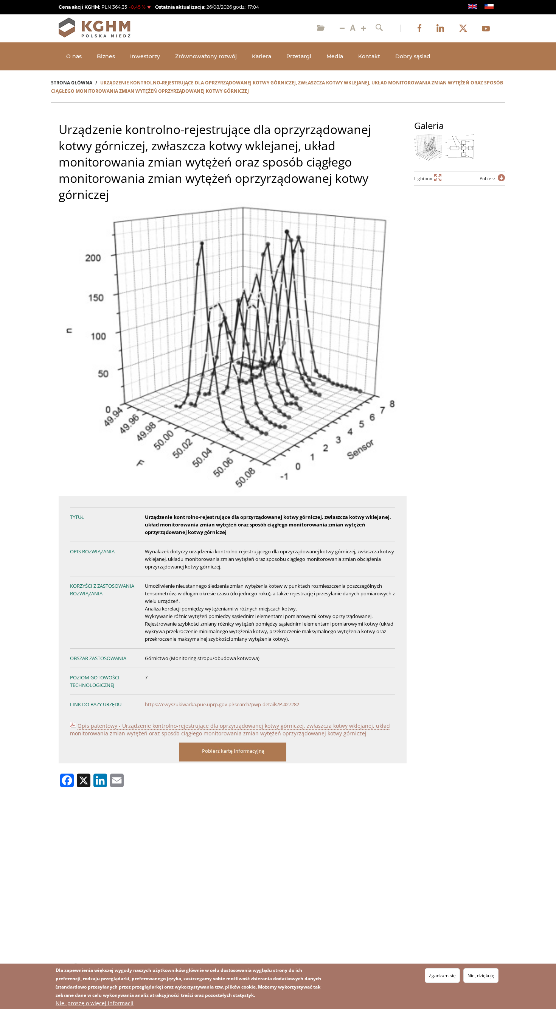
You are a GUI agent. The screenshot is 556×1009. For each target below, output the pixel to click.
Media (334, 56)
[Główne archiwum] (320, 28)
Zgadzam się (442, 975)
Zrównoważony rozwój (206, 56)
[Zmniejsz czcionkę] (342, 28)
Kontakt (369, 56)
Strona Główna (71, 82)
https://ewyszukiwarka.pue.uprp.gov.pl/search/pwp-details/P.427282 (222, 704)
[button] (428, 148)
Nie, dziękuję (480, 975)
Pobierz (487, 178)
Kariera (261, 56)
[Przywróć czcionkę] (352, 28)
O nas (74, 56)
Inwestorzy (145, 56)
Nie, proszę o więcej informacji (95, 1003)
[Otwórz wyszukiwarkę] (379, 28)
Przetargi (298, 56)
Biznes (106, 56)
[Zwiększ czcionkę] (363, 28)
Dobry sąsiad (412, 56)
